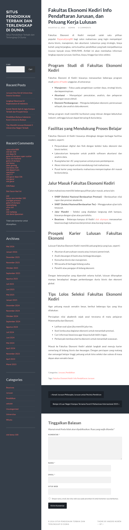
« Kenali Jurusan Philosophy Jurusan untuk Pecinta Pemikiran (76, 394)
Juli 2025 (10, 284)
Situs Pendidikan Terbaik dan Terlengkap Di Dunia (19, 21)
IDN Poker (10, 186)
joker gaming (11, 165)
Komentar (54, 435)
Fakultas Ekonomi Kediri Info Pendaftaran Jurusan (73, 378)
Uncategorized (12, 409)
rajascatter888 (12, 149)
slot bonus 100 (12, 167)
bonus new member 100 (16, 198)
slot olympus (101, 219)
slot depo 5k (11, 154)
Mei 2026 (10, 246)
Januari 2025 (11, 300)
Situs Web (53, 486)
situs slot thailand (13, 158)
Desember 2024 (13, 305)
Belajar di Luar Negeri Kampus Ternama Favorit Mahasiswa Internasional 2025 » (86, 404)
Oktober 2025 (12, 268)
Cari (8, 65)
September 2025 (13, 273)
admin (71, 28)
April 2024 (10, 348)
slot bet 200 (11, 152)
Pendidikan (10, 398)
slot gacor (10, 179)
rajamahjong (11, 205)
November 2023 (13, 354)
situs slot (10, 207)
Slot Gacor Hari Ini (13, 191)
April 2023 (10, 359)
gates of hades (61, 81)
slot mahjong (11, 212)
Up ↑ (101, 524)
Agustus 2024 (12, 327)
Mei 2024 (10, 343)
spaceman (10, 172)
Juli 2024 (10, 332)
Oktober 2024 (12, 316)
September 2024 (13, 321)
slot (7, 196)
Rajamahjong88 (65, 39)
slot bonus (10, 163)
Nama (51, 463)
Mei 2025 (10, 295)
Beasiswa (10, 387)
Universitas (11, 414)
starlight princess (13, 200)
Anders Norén (114, 521)
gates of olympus (13, 161)
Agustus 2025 (12, 279)
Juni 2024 (10, 337)
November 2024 (13, 311)
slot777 (9, 174)
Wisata (9, 420)
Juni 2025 (10, 289)
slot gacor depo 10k (14, 177)
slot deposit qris (12, 170)
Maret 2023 (11, 364)
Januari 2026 (11, 252)
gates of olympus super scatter (19, 156)
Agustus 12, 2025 (56, 28)
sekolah (9, 403)
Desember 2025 (13, 257)
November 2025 (13, 262)
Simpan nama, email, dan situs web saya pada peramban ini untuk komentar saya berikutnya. (85, 499)
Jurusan (9, 393)
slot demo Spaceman (14, 214)
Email (51, 475)
